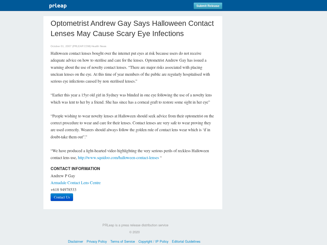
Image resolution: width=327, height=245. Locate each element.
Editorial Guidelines (186, 241)
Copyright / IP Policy (153, 241)
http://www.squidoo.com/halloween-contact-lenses (118, 157)
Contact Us (62, 197)
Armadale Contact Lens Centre (76, 182)
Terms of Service (122, 241)
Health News (98, 46)
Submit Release (207, 6)
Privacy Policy (97, 241)
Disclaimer (75, 241)
